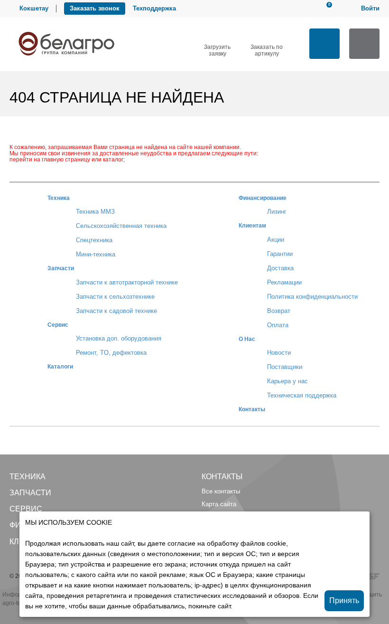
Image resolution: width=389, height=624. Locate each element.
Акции (275, 239)
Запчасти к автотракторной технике (127, 282)
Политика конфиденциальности (312, 296)
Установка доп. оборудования (118, 338)
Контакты (252, 409)
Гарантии (280, 253)
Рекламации (284, 282)
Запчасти (60, 268)
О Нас (247, 339)
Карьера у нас (287, 381)
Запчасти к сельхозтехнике (115, 296)
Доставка (280, 268)
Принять (344, 600)
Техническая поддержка (301, 395)
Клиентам (252, 225)
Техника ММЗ (95, 211)
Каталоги (60, 366)
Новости (279, 352)
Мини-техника (95, 254)
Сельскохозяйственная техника (121, 225)
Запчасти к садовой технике (116, 310)
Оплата (277, 325)
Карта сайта (219, 504)
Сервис (57, 324)
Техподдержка (154, 8)
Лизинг (277, 211)
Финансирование (263, 198)
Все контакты (221, 491)
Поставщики (284, 366)
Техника (58, 198)
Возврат (278, 310)
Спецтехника (94, 240)
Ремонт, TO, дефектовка (111, 352)
